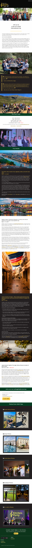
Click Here (6, 398)
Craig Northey (8, 336)
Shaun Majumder (20, 336)
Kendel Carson (22, 384)
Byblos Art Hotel (26, 176)
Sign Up (16, 533)
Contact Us (2, 541)
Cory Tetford (11, 384)
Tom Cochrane (10, 194)
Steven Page (10, 245)
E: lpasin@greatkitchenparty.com (7, 396)
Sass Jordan (18, 194)
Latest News (13, 538)
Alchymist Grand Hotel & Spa (18, 223)
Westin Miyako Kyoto (20, 370)
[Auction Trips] (16, 14)
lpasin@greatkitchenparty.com (24, 124)
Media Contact (3, 542)
